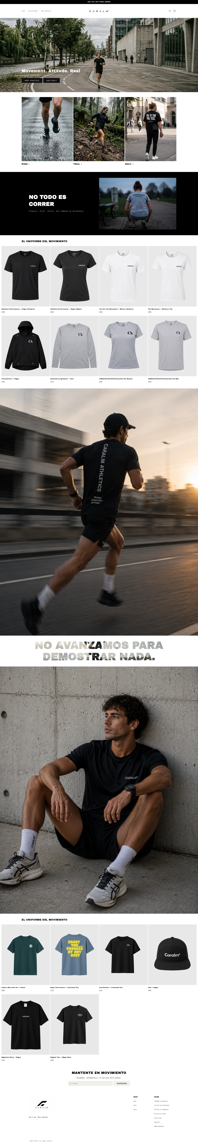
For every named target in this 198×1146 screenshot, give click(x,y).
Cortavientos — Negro (10, 379)
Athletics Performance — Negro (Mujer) (66, 309)
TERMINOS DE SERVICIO (161, 1101)
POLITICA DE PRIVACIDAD (161, 1105)
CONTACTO (157, 1122)
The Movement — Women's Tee (160, 309)
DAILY (128, 164)
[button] (170, 11)
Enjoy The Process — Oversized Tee (64, 987)
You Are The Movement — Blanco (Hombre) (116, 309)
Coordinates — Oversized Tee (111, 987)
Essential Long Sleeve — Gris (62, 379)
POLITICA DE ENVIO (160, 1113)
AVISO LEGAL (158, 1118)
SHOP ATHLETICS (32, 80)
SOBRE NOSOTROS (159, 1126)
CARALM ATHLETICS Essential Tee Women (116, 379)
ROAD (25, 164)
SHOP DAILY (51, 80)
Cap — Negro (153, 987)
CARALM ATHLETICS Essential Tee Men (163, 379)
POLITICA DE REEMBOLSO (161, 1109)
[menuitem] (23, 11)
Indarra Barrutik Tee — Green (13, 987)
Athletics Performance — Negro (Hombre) (18, 309)
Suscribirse (122, 1083)
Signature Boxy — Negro (11, 1057)
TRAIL (76, 164)
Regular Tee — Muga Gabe (60, 1057)
